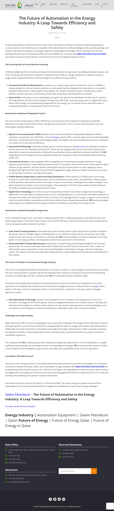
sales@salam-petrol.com (17, 463)
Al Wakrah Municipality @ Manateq (75, 450)
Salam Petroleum (17, 394)
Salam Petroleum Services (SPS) (91, 54)
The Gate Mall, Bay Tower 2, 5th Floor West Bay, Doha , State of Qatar (31, 451)
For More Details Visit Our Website (20, 406)
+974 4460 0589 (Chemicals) (18, 482)
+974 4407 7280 (14, 456)
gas (96, 286)
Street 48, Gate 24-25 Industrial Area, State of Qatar (27, 475)
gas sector (81, 146)
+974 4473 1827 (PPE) (16, 478)
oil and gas (54, 137)
